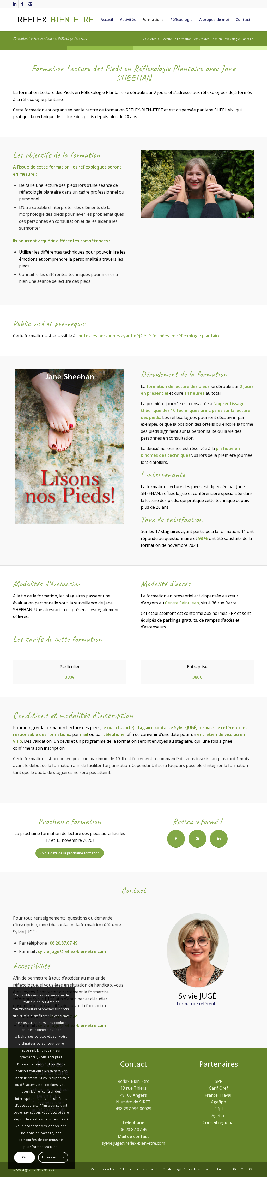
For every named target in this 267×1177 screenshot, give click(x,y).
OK (24, 1157)
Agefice (218, 1116)
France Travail (218, 1095)
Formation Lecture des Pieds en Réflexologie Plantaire (50, 38)
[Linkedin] (14, 4)
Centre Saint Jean (182, 603)
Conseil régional (218, 1122)
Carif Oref (218, 1088)
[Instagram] (30, 4)
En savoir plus (53, 1157)
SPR (218, 1081)
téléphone (114, 734)
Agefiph (218, 1102)
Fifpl (218, 1109)
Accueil (168, 39)
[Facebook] (22, 4)
